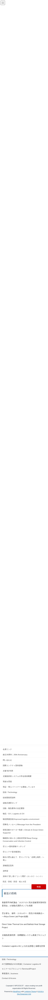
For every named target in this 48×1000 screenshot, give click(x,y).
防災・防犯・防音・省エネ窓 (14, 882)
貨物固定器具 (8, 865)
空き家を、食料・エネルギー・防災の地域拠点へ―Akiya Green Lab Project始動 (23, 915)
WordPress (17, 991)
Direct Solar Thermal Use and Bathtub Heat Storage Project (23, 925)
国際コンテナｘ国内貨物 (13, 765)
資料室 (5, 871)
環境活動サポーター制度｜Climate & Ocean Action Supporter (23, 831)
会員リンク (7, 749)
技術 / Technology (10, 792)
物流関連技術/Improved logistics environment (21, 819)
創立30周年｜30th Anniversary (15, 755)
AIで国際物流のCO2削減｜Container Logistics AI (22, 964)
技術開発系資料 (9, 798)
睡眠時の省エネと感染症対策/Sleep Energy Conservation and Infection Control (20, 839)
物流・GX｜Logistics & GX (13, 814)
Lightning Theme (30, 991)
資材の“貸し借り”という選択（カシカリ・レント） (23, 876)
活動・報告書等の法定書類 (13, 808)
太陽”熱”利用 (8, 771)
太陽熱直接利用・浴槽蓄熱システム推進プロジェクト (24, 936)
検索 (39, 887)
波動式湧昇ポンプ (10, 803)
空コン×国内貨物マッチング (14, 846)
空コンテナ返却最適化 (12, 852)
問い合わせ (7, 760)
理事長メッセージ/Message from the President (22, 824)
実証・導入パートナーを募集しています (19, 787)
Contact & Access (9, 978)
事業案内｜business (10, 973)
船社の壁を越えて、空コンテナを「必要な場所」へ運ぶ (23, 858)
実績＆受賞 (7, 781)
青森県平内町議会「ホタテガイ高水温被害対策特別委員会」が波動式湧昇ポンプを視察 (24, 904)
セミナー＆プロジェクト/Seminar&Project (19, 969)
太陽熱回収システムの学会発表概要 (17, 776)
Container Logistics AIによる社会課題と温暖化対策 (23, 946)
